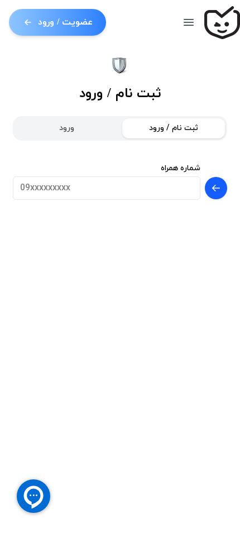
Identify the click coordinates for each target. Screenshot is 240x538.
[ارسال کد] (216, 188)
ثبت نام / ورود (173, 128)
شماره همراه (180, 168)
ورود (66, 128)
